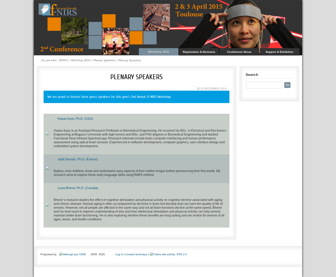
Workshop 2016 (158, 51)
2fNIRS (63, 60)
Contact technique (136, 254)
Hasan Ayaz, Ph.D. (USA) (75, 118)
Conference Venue (239, 51)
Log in (119, 254)
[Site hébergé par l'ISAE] (73, 254)
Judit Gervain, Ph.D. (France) (78, 159)
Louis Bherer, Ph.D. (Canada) (78, 188)
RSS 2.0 (181, 254)
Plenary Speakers (104, 60)
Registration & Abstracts (199, 51)
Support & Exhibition (279, 51)
